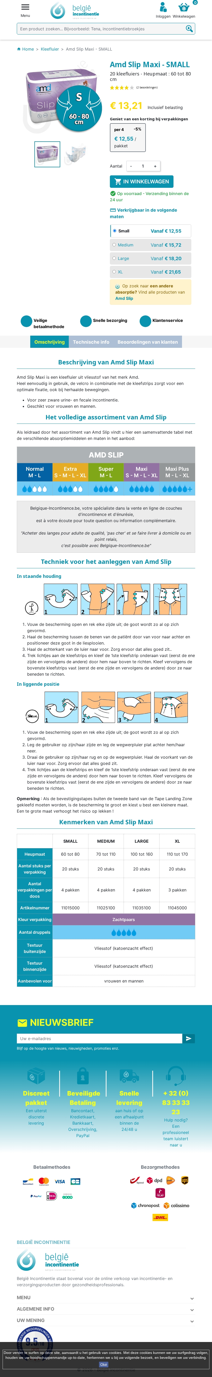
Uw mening (31, 1320)
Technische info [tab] (91, 342)
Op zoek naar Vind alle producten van (150, 292)
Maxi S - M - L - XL (142, 472)
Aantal (116, 166)
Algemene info (35, 1309)
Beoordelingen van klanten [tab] (148, 342)
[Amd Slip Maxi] (142, 488)
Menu (24, 1297)
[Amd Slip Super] (106, 488)
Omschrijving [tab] (49, 342)
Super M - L (106, 472)
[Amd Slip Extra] (70, 488)
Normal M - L (35, 472)
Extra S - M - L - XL (70, 472)
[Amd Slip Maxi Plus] (177, 488)
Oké (103, 1364)
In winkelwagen (141, 181)
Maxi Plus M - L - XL (177, 472)
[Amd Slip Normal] (35, 488)
